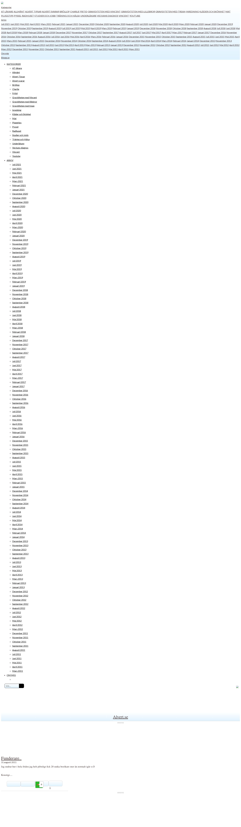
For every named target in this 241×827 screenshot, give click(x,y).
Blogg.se (5, 57)
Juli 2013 (50, 45)
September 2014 (100, 40)
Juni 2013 (59, 45)
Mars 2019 (107, 28)
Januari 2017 (203, 32)
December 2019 (225, 24)
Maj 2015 (229, 36)
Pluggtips (7, 15)
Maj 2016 (74, 36)
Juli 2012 (204, 45)
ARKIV (10, 160)
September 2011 (67, 49)
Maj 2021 (24, 24)
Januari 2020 (210, 24)
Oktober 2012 (163, 45)
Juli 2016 (55, 36)
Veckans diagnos (107, 15)
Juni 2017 (146, 32)
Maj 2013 (69, 45)
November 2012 (147, 45)
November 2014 (69, 40)
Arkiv (3, 20)
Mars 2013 (90, 45)
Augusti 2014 (115, 40)
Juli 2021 (5, 24)
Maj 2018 (17, 319)
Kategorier (6, 7)
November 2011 (36, 49)
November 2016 (20, 394)
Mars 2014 (167, 40)
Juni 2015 (219, 36)
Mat (228, 11)
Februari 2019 (119, 28)
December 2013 (207, 40)
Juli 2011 (93, 49)
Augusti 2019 (55, 28)
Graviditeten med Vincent (104, 11)
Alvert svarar (50, 11)
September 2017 (111, 32)
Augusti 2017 (125, 32)
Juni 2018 (230, 28)
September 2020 (117, 24)
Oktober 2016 (14, 36)
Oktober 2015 (168, 36)
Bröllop (65, 11)
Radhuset (28, 15)
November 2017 (80, 32)
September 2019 (40, 28)
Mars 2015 (12, 40)
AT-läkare (7, 11)
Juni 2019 (75, 28)
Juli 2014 (126, 40)
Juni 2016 (65, 36)
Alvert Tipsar (33, 11)
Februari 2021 (58, 24)
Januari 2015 (38, 40)
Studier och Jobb (45, 15)
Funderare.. (11, 758)
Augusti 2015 (199, 36)
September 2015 (184, 36)
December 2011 (20, 49)
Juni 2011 (103, 49)
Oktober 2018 (179, 28)
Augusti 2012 (193, 45)
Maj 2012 (224, 45)
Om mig (5, 53)
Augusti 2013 (38, 45)
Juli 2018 (221, 28)
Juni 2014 (135, 40)
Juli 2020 (143, 24)
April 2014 (156, 40)
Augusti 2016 (44, 36)
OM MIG (11, 675)
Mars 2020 (184, 24)
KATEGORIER (14, 64)
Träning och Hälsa (68, 15)
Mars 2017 (177, 32)
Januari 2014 (193, 40)
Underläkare (88, 15)
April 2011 (123, 49)
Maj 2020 (163, 24)
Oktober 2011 (52, 49)
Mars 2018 (22, 32)
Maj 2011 (113, 49)
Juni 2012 (214, 45)
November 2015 (153, 36)
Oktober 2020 (102, 24)
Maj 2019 (85, 28)
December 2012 (131, 45)
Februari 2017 (190, 32)
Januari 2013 (116, 45)
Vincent (124, 15)
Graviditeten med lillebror (138, 11)
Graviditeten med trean (170, 11)
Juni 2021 (15, 24)
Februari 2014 (179, 40)
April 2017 (167, 32)
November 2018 (164, 28)
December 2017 (63, 32)
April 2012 (234, 45)
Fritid (83, 11)
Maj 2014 (145, 40)
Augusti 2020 (132, 24)
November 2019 (9, 28)
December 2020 (86, 24)
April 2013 (79, 45)
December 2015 (136, 36)
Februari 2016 (108, 36)
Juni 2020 (153, 24)
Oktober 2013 (8, 45)
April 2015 (17, 474)
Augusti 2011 (82, 49)
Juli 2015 (210, 36)
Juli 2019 (66, 28)
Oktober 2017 (95, 32)
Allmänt (19, 11)
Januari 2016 (122, 36)
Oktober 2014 (84, 40)
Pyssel (17, 15)
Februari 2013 (103, 45)
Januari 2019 (133, 28)
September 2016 (29, 36)
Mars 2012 (6, 49)
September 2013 (24, 45)
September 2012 (178, 45)
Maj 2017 (156, 32)
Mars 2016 (96, 36)
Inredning (192, 11)
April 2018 (12, 32)
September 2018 (195, 28)
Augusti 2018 (209, 28)
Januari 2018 (49, 32)
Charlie (74, 11)
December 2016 (218, 32)
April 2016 (85, 36)
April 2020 (173, 24)
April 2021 (35, 24)
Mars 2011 (134, 49)
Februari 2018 (35, 32)
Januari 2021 (72, 24)
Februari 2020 (197, 24)
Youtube (134, 15)
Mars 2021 (46, 24)
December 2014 (52, 40)
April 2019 (96, 28)
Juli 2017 (137, 32)
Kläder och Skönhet (212, 11)
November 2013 (224, 40)
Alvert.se (120, 716)
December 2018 (147, 28)
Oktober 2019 (25, 28)
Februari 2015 (24, 40)
